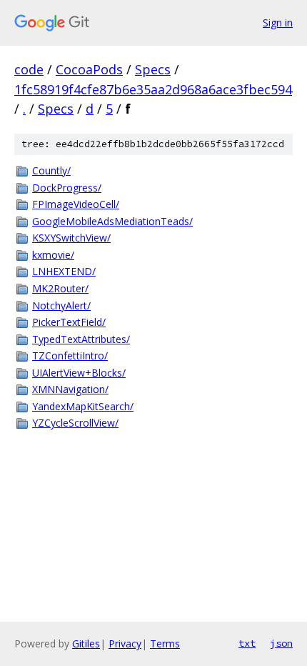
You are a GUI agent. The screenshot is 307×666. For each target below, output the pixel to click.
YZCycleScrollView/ (75, 422)
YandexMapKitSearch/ (83, 406)
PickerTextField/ (69, 322)
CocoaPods (89, 69)
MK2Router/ (60, 288)
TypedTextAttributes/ (81, 339)
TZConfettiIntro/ (70, 355)
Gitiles (86, 643)
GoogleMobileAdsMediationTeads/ (112, 221)
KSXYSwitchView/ (71, 237)
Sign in (278, 22)
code (29, 69)
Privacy (125, 643)
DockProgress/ (66, 187)
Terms (165, 643)
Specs (153, 69)
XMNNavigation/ (70, 389)
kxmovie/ (53, 255)
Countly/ (51, 170)
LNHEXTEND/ (64, 271)
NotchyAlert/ (61, 305)
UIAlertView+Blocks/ (79, 372)
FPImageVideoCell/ (75, 204)
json (281, 643)
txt (247, 643)
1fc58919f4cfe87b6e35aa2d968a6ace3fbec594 (153, 89)
